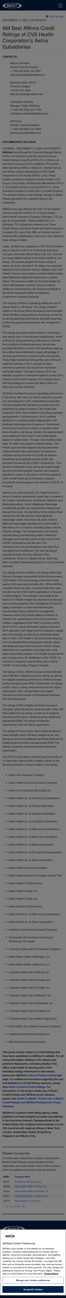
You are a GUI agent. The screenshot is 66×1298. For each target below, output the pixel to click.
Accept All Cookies (32, 1289)
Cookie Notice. (51, 1273)
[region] (33, 1262)
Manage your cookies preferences (33, 1280)
